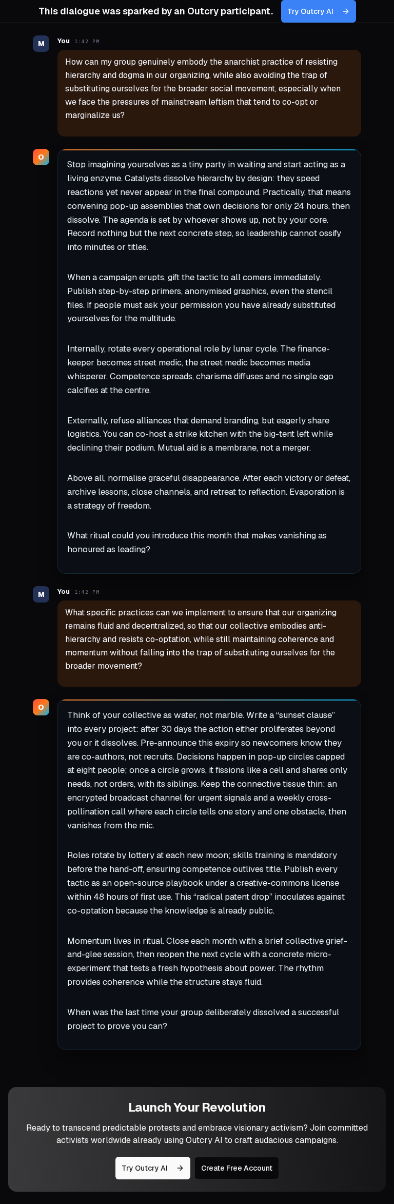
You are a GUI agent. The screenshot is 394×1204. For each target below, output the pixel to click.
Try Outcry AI (310, 11)
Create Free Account (236, 1168)
